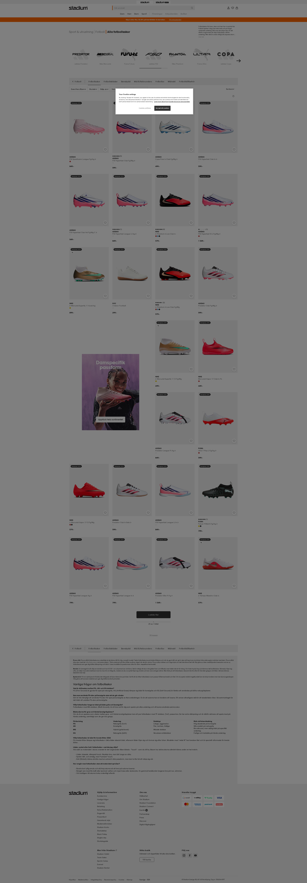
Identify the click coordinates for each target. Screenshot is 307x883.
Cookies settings (145, 108)
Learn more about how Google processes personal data (172, 101)
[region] (154, 101)
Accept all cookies (162, 108)
